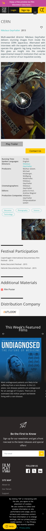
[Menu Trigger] (35, 12)
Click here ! (27, 4)
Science (36, 210)
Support (5, 493)
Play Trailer (12, 144)
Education (8, 210)
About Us (6, 484)
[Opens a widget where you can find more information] (10, 526)
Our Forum (6, 489)
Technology (8, 214)
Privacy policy (24, 528)
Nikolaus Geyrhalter (10, 30)
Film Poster (9, 289)
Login (13, 10)
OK (17, 528)
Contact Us (35, 150)
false (3, 333)
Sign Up (25, 10)
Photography (22, 210)
